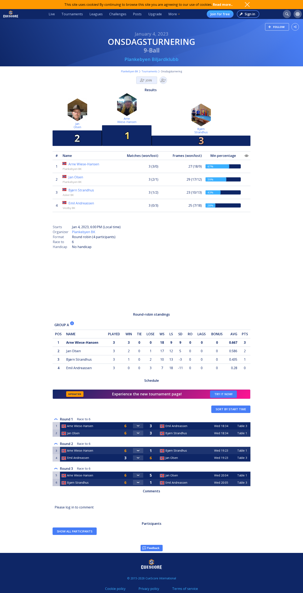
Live (52, 14)
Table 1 (242, 433)
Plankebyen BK (129, 71)
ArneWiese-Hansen (126, 120)
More (172, 14)
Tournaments (72, 14)
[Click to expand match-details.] (138, 425)
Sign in (250, 14)
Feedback (153, 548)
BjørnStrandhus (201, 130)
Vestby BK (69, 208)
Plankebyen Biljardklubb (151, 59)
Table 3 (242, 426)
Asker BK (68, 195)
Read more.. (223, 4)
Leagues (96, 14)
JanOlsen (77, 125)
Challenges (117, 14)
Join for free (220, 14)
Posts (137, 14)
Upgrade (155, 14)
